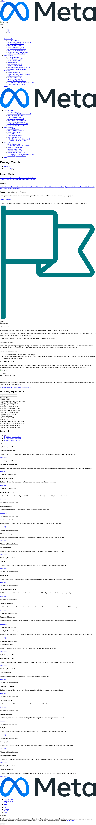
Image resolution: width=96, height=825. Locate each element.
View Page (3, 457)
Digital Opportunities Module (16, 50)
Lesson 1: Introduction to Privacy (21, 187)
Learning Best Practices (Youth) (17, 81)
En (4, 27)
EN (9, 29)
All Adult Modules (13, 57)
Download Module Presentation (9, 178)
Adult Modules (8, 55)
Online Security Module (15, 65)
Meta (5, 812)
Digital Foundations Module (16, 44)
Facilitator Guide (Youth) (15, 77)
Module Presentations (14, 72)
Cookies (6, 809)
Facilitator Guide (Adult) (15, 79)
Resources (7, 71)
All (5, 435)
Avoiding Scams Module (15, 64)
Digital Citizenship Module (16, 59)
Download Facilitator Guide (27, 178)
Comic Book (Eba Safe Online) (17, 84)
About (6, 86)
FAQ (5, 803)
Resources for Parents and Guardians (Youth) (21, 82)
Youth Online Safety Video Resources (19, 74)
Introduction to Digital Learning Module (19, 42)
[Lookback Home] (48, 107)
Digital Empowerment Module (17, 49)
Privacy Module (12, 62)
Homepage (7, 166)
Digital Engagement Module (16, 47)
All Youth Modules (13, 40)
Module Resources (14, 188)
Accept (3, 824)
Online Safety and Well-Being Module (19, 67)
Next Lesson (22, 387)
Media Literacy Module (14, 60)
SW (9, 32)
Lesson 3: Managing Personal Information (67, 187)
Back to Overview (12, 387)
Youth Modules (8, 39)
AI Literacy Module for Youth (16, 54)
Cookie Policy (70, 820)
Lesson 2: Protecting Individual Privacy (43, 187)
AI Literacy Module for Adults (17, 69)
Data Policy (7, 811)
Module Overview (5, 187)
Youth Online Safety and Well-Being (18, 52)
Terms (5, 807)
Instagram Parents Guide (15, 76)
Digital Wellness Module (15, 45)
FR (8, 31)
